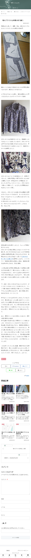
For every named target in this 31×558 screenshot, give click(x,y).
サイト (3, 515)
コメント (4, 479)
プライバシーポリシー (23, 550)
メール (3, 507)
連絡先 (8, 550)
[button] (20, 370)
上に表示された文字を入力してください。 (13, 528)
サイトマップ (15, 553)
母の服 (4, 359)
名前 (2, 499)
